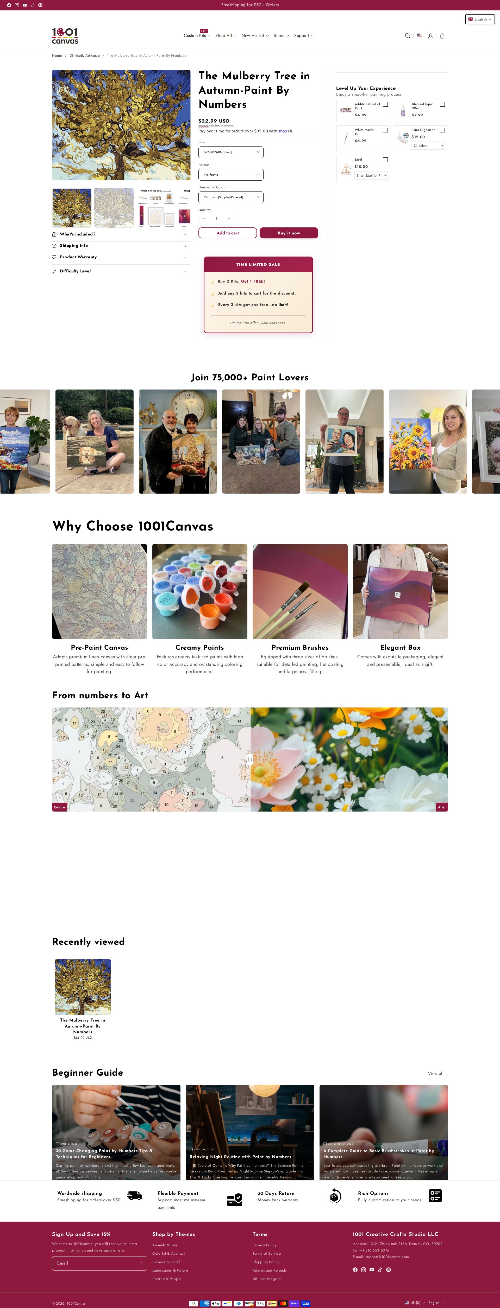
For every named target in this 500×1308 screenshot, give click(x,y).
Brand (279, 36)
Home (57, 55)
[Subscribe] (141, 1263)
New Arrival (253, 36)
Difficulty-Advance (85, 55)
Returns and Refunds (270, 1270)
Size (201, 142)
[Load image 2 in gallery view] (114, 208)
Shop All (223, 36)
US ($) (415, 1302)
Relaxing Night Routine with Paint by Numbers (240, 1157)
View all (436, 1073)
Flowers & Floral (166, 1262)
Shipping (203, 125)
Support (301, 36)
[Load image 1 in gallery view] (72, 208)
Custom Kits (195, 36)
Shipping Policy (266, 1262)
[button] (408, 36)
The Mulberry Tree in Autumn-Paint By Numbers (146, 55)
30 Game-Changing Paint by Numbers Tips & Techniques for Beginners (104, 1154)
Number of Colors (212, 187)
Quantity (204, 209)
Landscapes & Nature (170, 1270)
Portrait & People (166, 1278)
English (434, 1302)
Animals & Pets (164, 1245)
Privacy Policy (264, 1245)
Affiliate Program (267, 1278)
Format (203, 164)
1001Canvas (76, 1303)
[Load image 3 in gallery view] (156, 208)
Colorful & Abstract (168, 1253)
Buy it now (289, 233)
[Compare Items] (250, 759)
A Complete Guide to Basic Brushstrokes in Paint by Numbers (378, 1154)
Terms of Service (267, 1253)
